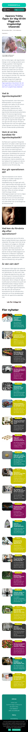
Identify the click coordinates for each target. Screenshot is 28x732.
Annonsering (14, 718)
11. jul (18, 383)
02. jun (18, 606)
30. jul (18, 366)
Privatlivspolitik (16, 729)
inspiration (5, 33)
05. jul (18, 418)
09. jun (18, 521)
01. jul (18, 452)
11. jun (18, 503)
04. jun (18, 572)
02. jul (18, 435)
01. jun (18, 641)
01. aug (18, 332)
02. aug (18, 315)
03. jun (18, 589)
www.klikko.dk (15, 710)
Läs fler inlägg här (14, 302)
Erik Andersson (17, 30)
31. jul (18, 349)
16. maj (18, 674)
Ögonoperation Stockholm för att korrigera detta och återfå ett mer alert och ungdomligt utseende (13, 85)
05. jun (18, 538)
